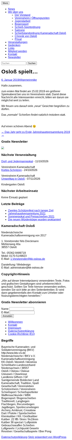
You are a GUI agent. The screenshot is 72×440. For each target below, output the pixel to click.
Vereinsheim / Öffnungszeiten (32, 18)
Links (11, 48)
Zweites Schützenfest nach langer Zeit (30, 210)
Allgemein (25, 79)
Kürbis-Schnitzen (11, 170)
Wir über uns (15, 12)
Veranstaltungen (17, 42)
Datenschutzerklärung (21, 331)
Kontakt (12, 54)
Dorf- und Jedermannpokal (17, 161)
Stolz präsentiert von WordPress (47, 437)
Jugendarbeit (22, 21)
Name (5, 308)
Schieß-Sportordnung (27, 27)
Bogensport (21, 24)
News (11, 9)
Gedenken (14, 45)
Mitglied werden (17, 51)
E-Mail (5, 312)
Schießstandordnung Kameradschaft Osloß (40, 33)
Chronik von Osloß (26, 36)
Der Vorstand (22, 15)
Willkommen (15, 321)
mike (34, 79)
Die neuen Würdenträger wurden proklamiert (34, 219)
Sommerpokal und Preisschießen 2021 (31, 216)
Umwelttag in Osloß (13, 178)
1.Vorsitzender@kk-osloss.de (27, 258)
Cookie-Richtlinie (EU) (21, 334)
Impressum (14, 328)
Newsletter (14, 57)
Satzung (20, 30)
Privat (18, 39)
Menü (5, 3)
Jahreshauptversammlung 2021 (27, 213)
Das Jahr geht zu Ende (16, 132)
